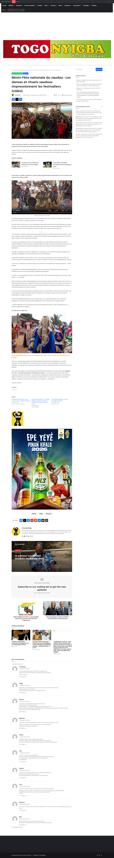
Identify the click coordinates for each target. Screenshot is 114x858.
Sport (46, 5)
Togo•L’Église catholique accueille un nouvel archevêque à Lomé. (62, 164)
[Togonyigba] (57, 50)
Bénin (34, 513)
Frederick (22, 667)
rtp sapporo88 (79, 122)
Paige (21, 683)
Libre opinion (76, 5)
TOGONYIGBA (17, 95)
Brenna (21, 699)
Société (40, 5)
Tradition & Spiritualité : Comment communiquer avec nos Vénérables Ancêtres (20, 643)
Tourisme (53, 5)
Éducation (67, 5)
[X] (26, 536)
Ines (20, 751)
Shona (21, 735)
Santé (60, 5)
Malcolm (22, 718)
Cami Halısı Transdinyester (81, 134)
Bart (20, 817)
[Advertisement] (57, 24)
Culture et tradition (30, 5)
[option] (42, 556)
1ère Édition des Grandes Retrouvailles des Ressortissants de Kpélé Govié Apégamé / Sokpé (34, 1)
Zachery (22, 802)
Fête (41, 513)
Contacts (94, 5)
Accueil (4, 5)
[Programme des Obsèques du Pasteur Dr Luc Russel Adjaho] (16, 164)
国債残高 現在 (78, 116)
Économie (18, 5)
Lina (20, 784)
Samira (21, 768)
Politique (10, 5)
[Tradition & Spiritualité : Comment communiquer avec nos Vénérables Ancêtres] (21, 635)
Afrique (17, 550)
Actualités (86, 5)
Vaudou (49, 513)
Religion (18, 70)
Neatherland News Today (81, 128)
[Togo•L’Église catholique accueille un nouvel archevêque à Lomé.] (47, 164)
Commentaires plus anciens (17, 664)
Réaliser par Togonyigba (39, 855)
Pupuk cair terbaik (79, 111)
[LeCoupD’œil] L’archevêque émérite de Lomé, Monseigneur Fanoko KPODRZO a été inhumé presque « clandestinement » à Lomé (42, 644)
